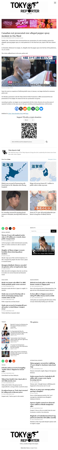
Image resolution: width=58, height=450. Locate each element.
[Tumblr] (33, 109)
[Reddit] (25, 109)
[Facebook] (17, 109)
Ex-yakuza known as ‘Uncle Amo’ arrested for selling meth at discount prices (14, 391)
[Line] (37, 109)
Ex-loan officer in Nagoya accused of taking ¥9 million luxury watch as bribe (42, 295)
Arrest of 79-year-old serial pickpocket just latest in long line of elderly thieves (42, 213)
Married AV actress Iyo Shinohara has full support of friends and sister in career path (19, 326)
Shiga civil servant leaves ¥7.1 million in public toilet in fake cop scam (42, 184)
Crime (9, 113)
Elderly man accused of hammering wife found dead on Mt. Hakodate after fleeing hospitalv (14, 185)
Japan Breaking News (17, 113)
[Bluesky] (41, 109)
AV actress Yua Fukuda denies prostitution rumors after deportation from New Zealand (19, 346)
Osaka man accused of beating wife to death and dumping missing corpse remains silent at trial (13, 295)
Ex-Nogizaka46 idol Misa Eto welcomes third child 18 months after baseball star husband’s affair (19, 333)
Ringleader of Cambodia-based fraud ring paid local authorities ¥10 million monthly (43, 416)
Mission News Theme (25, 447)
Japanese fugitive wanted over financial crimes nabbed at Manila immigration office (42, 404)
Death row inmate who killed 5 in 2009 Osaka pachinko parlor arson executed (14, 283)
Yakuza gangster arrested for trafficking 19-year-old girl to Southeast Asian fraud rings (43, 365)
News (27, 113)
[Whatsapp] (29, 109)
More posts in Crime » (52, 159)
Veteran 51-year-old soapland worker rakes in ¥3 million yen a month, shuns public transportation (14, 237)
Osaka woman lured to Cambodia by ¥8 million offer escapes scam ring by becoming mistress (18, 353)
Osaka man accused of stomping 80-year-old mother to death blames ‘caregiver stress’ (14, 307)
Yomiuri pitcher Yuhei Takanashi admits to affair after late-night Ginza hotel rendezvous (19, 339)
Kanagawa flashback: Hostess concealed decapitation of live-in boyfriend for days (14, 266)
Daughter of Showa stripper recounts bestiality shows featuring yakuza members (13, 252)
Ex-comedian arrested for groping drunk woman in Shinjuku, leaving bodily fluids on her (15, 214)
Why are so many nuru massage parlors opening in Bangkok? (42, 390)
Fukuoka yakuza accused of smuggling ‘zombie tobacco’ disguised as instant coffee (13, 369)
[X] (21, 109)
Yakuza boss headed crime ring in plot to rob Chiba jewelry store (14, 380)
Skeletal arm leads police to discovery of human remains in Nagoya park (42, 283)
